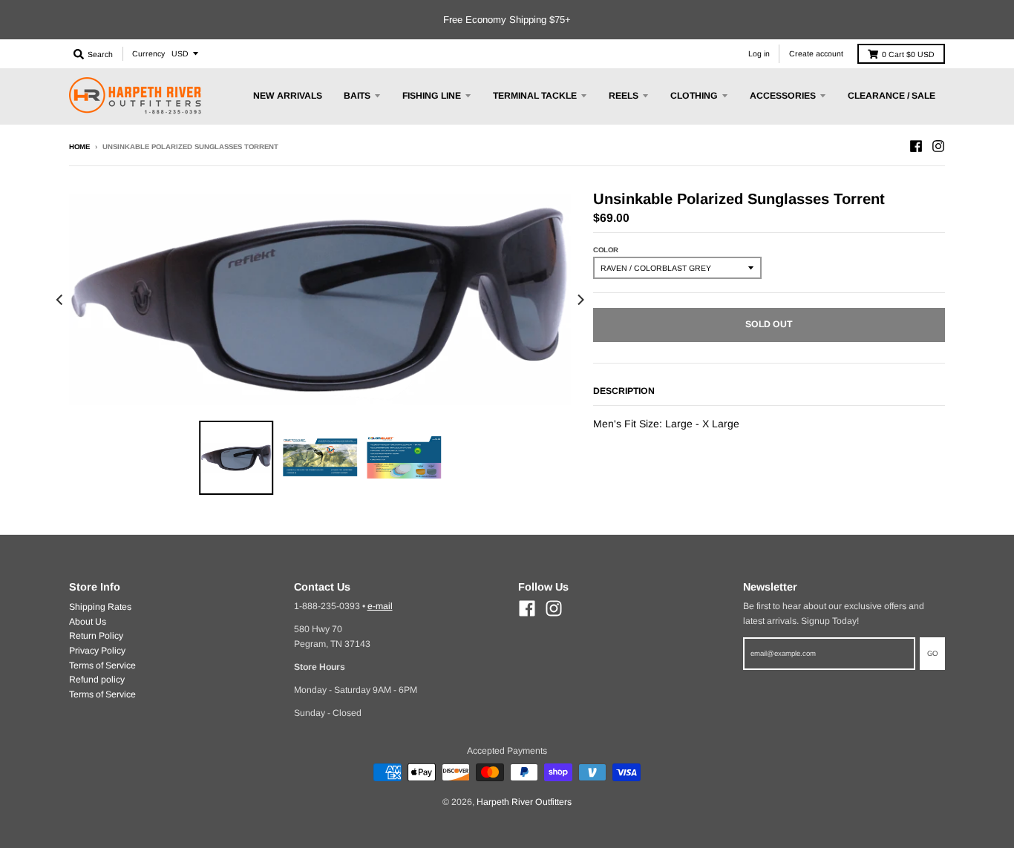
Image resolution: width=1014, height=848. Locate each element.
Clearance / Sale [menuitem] (891, 96)
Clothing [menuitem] (694, 96)
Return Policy (96, 636)
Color (605, 250)
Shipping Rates (100, 607)
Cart (908, 54)
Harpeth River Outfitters (524, 802)
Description (624, 391)
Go (932, 653)
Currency (148, 53)
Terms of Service (102, 665)
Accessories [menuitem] (783, 96)
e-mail (380, 606)
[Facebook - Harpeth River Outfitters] (916, 146)
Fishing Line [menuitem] (431, 96)
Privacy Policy (97, 650)
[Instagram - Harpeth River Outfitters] (938, 146)
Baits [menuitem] (357, 96)
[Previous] (60, 299)
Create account (816, 53)
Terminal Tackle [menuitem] (535, 96)
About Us (87, 622)
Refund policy (97, 679)
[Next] (580, 299)
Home (79, 146)
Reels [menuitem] (623, 96)
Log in (759, 53)
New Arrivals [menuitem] (287, 96)
